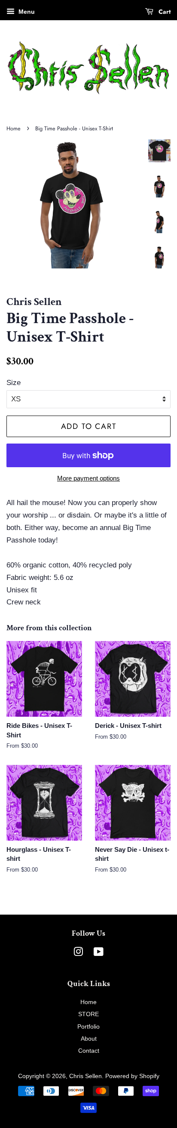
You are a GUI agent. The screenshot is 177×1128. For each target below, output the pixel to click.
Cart (164, 11)
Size (13, 383)
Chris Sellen (85, 1076)
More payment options (88, 478)
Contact (88, 1050)
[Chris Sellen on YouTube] (99, 953)
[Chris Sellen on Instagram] (78, 953)
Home (13, 128)
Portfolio (88, 1026)
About (89, 1038)
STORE (88, 1014)
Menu (26, 11)
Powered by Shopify (132, 1076)
